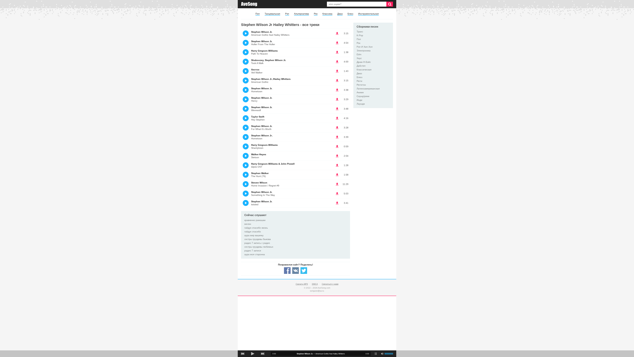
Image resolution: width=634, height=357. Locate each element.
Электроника (363, 50)
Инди (359, 100)
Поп (257, 13)
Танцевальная (272, 13)
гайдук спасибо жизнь (256, 227)
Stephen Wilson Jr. (261, 32)
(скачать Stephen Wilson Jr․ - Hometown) (337, 137)
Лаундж (361, 103)
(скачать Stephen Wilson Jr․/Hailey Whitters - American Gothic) (337, 80)
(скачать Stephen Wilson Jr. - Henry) (337, 99)
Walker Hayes (258, 154)
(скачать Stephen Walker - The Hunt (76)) (337, 175)
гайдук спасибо (252, 231)
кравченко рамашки (254, 220)
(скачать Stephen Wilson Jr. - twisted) (337, 203)
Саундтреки (363, 96)
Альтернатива (301, 13)
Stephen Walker (260, 173)
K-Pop (360, 35)
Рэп (287, 13)
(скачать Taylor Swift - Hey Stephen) (337, 118)
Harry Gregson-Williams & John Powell (273, 163)
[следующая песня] (262, 353)
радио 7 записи (252, 250)
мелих (247, 224)
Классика (327, 13)
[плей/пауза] (253, 353)
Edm (359, 54)
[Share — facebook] (287, 270)
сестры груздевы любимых (258, 246)
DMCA (315, 284)
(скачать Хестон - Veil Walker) (337, 71)
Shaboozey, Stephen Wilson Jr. (268, 60)
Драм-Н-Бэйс (364, 62)
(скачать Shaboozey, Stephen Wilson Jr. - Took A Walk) (337, 62)
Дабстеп (361, 65)
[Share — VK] (295, 270)
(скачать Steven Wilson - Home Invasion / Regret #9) (337, 184)
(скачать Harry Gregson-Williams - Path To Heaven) (337, 52)
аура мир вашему (254, 235)
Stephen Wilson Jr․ (262, 135)
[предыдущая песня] (243, 353)
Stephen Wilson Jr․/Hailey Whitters (271, 79)
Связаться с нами (330, 284)
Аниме (360, 92)
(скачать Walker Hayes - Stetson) (337, 156)
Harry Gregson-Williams (264, 50)
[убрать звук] (382, 353)
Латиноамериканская (368, 88)
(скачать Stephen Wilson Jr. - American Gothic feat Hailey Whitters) (337, 33)
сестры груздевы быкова (257, 239)
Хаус (359, 58)
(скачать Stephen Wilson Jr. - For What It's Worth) (337, 128)
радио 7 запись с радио (257, 243)
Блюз (350, 13)
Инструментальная (368, 13)
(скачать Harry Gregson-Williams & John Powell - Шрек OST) (337, 165)
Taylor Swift (257, 116)
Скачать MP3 (302, 284)
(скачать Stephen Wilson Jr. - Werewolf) (337, 109)
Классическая (364, 69)
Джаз (340, 13)
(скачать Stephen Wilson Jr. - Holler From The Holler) (337, 43)
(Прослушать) (246, 33)
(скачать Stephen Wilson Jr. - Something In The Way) (337, 194)
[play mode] (375, 353)
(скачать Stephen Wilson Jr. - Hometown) (337, 90)
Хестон (255, 69)
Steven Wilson (259, 182)
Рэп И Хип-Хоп (365, 46)
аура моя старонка (254, 254)
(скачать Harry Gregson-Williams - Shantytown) (337, 146)
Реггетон (361, 84)
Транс (360, 31)
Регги (359, 81)
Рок (315, 13)
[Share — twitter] (303, 270)
